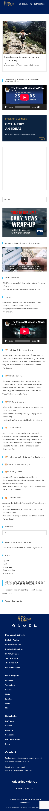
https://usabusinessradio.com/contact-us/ (24, 289)
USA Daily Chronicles (17, 402)
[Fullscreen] (43, 107)
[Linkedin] (30, 625)
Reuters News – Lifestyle (18, 464)
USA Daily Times (14, 471)
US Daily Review (14, 376)
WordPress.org (8, 573)
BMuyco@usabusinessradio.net (15, 308)
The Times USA (14, 428)
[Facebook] (13, 625)
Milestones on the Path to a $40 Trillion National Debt (24, 361)
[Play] (6, 107)
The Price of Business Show (20, 350)
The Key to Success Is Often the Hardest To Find (21, 381)
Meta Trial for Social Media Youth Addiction (19, 477)
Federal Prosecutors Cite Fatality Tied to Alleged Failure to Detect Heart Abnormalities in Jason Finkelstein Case (21, 445)
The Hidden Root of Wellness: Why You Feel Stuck (22, 439)
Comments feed (8, 570)
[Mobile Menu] (45, 11)
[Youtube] (24, 625)
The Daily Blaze (14, 498)
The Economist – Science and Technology (26, 457)
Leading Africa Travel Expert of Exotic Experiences (22, 420)
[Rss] (35, 625)
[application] (24, 97)
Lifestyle (36, 65)
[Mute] (38, 107)
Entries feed (7, 567)
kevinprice (10, 65)
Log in (4, 564)
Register (5, 560)
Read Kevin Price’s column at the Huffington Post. (22, 547)
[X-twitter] (19, 625)
